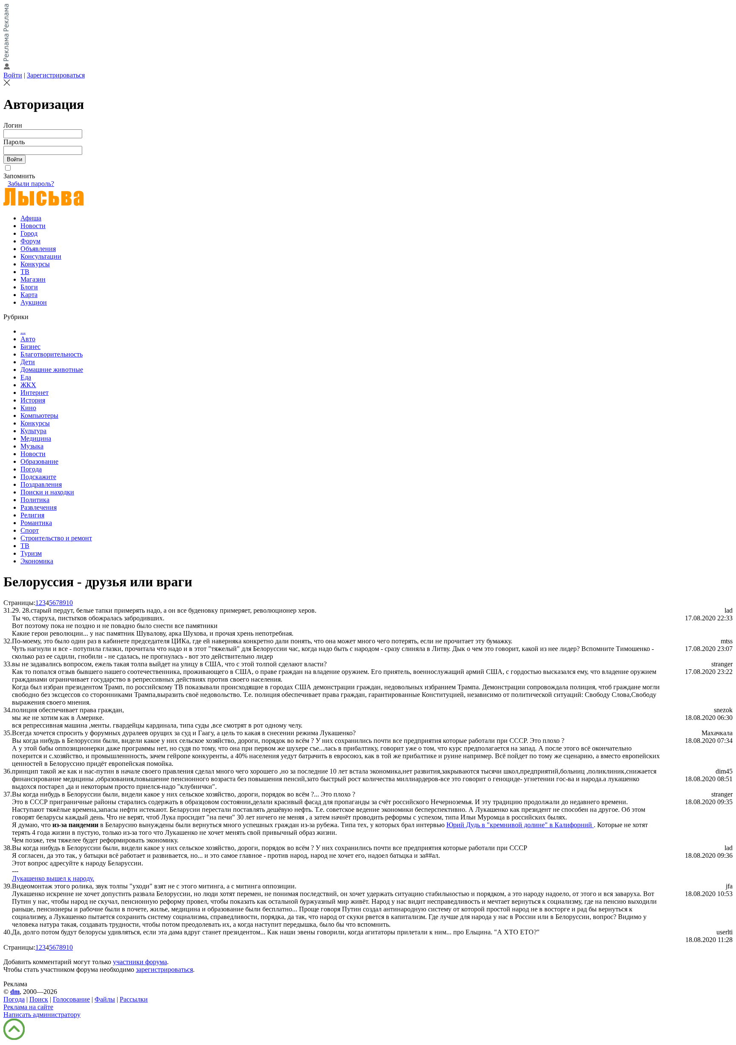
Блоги (29, 287)
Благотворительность (51, 354)
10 (69, 602)
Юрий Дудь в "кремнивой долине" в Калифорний (520, 824)
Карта (28, 294)
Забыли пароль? (31, 183)
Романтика (36, 522)
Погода (31, 469)
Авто (27, 339)
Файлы (105, 999)
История (32, 400)
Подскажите (38, 476)
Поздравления (41, 484)
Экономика (36, 561)
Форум (30, 241)
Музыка (31, 446)
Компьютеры (39, 415)
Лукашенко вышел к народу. (53, 878)
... (23, 331)
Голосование (71, 999)
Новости (33, 225)
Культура (33, 430)
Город (28, 233)
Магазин (33, 279)
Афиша (30, 218)
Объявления (38, 248)
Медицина (35, 438)
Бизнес (30, 346)
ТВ (24, 271)
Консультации (40, 256)
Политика (34, 499)
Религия (32, 515)
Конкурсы (35, 264)
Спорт (29, 530)
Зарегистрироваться (56, 75)
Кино (28, 407)
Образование (39, 461)
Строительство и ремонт (56, 538)
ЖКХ (28, 384)
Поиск (38, 999)
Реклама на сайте (28, 1007)
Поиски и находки (47, 492)
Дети (27, 361)
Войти (12, 75)
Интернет (34, 392)
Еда (25, 377)
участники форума (140, 961)
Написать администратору (41, 1014)
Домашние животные (51, 369)
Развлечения (38, 507)
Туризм (31, 553)
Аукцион (33, 302)
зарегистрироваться (164, 969)
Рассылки (134, 999)
